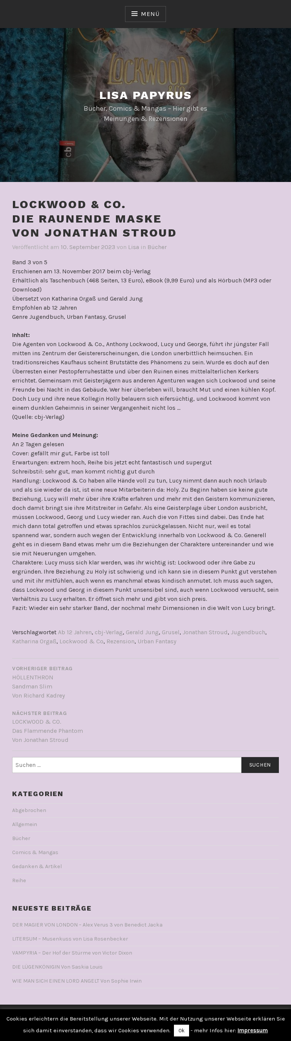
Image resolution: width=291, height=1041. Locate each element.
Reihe (19, 880)
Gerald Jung (142, 632)
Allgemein (24, 824)
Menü (150, 13)
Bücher (157, 247)
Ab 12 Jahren (75, 632)
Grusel (171, 632)
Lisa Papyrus (145, 95)
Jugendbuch (248, 632)
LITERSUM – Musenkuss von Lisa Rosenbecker (70, 939)
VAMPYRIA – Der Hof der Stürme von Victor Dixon (72, 953)
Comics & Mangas (35, 852)
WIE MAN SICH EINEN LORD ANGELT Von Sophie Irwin (77, 981)
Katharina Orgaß (34, 641)
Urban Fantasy (157, 641)
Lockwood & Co (81, 641)
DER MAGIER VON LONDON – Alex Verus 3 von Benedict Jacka (87, 925)
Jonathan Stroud (205, 632)
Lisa (133, 247)
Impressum (253, 1030)
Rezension (120, 641)
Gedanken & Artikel (37, 866)
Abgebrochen (29, 810)
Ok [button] (181, 1030)
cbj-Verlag (109, 632)
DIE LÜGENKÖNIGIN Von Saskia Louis (57, 967)
